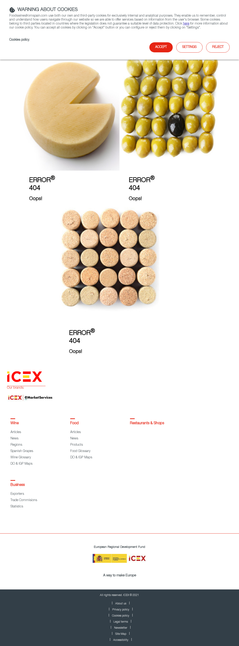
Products (76, 445)
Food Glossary (80, 451)
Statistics (17, 506)
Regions (16, 445)
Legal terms (121, 622)
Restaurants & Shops (147, 423)
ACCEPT (161, 47)
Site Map (121, 634)
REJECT (218, 47)
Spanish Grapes (22, 451)
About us (121, 603)
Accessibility (120, 640)
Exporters (17, 494)
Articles (16, 432)
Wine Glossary (21, 457)
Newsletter (120, 628)
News (14, 438)
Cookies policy (19, 40)
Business (18, 485)
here (186, 23)
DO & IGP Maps (21, 464)
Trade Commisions (24, 500)
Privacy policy (121, 609)
